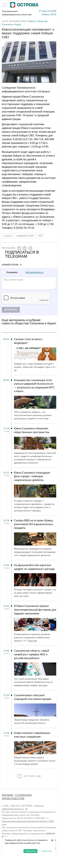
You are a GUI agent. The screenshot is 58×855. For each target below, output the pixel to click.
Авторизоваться (35, 272)
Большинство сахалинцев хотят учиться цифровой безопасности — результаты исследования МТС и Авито (34, 386)
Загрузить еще (32, 776)
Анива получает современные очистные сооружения (32, 735)
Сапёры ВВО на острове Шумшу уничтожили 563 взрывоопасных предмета (33, 524)
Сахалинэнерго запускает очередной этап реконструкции (32, 697)
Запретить (46, 850)
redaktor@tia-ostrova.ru (13, 809)
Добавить (10, 309)
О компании (23, 795)
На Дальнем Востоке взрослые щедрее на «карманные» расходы (34, 567)
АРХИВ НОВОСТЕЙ (13, 798)
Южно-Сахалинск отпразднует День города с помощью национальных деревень (32, 476)
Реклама (7, 795)
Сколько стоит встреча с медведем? (28, 341)
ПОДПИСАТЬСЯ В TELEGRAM (22, 254)
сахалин (8, 235)
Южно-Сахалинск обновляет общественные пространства (31, 430)
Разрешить (30, 850)
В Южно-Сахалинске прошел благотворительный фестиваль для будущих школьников (35, 610)
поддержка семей (24, 235)
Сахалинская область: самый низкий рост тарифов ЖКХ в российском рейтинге (31, 654)
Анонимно (12, 272)
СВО (40, 235)
